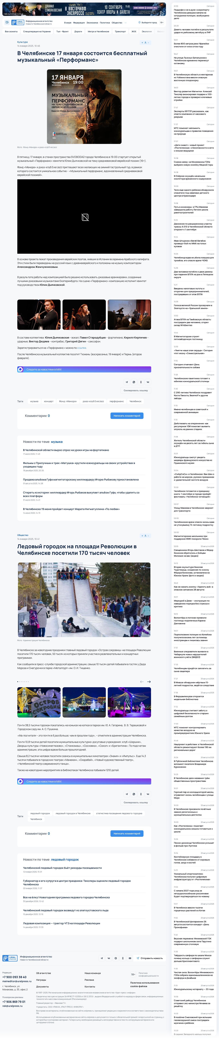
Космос (161, 31)
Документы (42, 986)
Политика (105, 22)
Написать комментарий (127, 415)
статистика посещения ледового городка (119, 813)
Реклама (89, 979)
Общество (117, 22)
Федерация (79, 22)
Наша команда (93, 973)
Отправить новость (152, 958)
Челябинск (135, 401)
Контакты (90, 986)
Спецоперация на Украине (37, 31)
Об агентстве (43, 973)
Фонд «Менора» (68, 401)
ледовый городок (40, 813)
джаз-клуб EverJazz (93, 401)
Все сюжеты (11, 31)
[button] (142, 682)
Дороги (78, 31)
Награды (41, 979)
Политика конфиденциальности (149, 974)
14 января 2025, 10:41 (28, 538)
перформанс (117, 401)
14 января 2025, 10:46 (28, 45)
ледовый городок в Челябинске (73, 813)
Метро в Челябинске (98, 31)
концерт (48, 401)
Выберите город (149, 22)
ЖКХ (134, 31)
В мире (67, 22)
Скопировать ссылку (136, 390)
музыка (34, 401)
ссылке (81, 348)
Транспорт (120, 31)
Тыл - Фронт (62, 31)
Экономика (92, 22)
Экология (147, 31)
